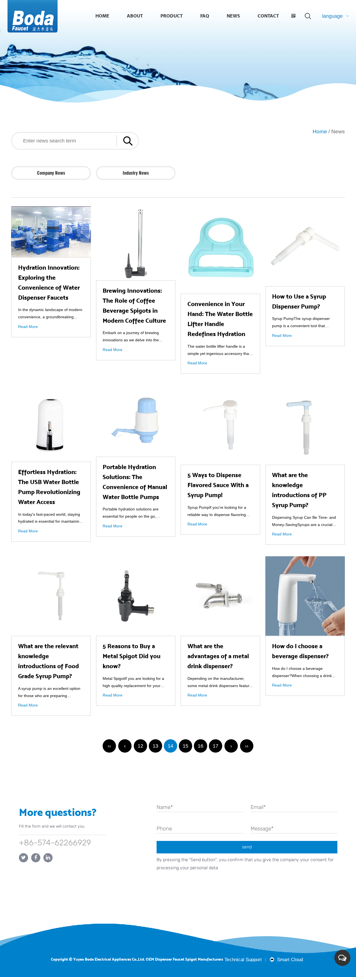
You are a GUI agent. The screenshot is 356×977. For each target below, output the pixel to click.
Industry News (136, 173)
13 (155, 746)
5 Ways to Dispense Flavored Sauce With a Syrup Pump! (218, 485)
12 (140, 746)
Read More (28, 327)
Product (171, 16)
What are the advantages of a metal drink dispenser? (218, 656)
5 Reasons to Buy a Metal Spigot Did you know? (131, 656)
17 (215, 746)
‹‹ (109, 746)
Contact (268, 16)
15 (185, 746)
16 (200, 746)
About (135, 16)
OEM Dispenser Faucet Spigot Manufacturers (184, 959)
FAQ (204, 16)
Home (102, 16)
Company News (51, 173)
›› (246, 746)
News (233, 16)
